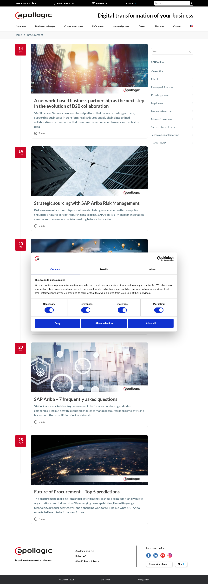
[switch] (85, 310)
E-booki (155, 79)
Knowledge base (121, 26)
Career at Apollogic (158, 564)
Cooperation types (73, 26)
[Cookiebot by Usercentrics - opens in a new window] (159, 258)
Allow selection (104, 323)
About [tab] (152, 269)
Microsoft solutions (161, 119)
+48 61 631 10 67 (65, 3)
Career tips (157, 71)
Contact (130, 3)
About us (159, 26)
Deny (57, 323)
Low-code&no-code (161, 111)
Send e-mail (102, 3)
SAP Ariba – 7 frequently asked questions (75, 399)
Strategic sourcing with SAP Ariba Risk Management (87, 203)
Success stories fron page (164, 126)
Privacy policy (143, 579)
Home (18, 35)
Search (191, 3)
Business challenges (45, 26)
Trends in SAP (158, 142)
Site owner (105, 579)
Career (142, 26)
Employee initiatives (162, 87)
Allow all (151, 323)
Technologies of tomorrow (165, 134)
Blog (180, 564)
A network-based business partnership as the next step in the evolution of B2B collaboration (89, 103)
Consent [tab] (55, 269)
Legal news (157, 103)
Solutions (21, 26)
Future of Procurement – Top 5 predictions (77, 491)
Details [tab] (104, 269)
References (98, 26)
